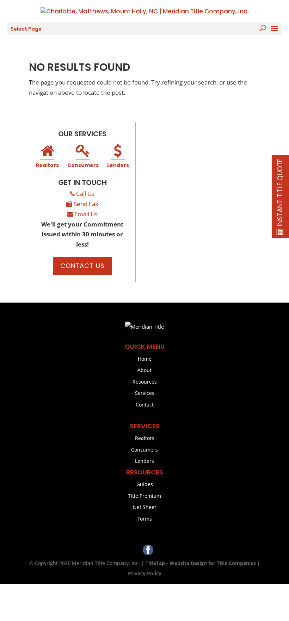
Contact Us (82, 265)
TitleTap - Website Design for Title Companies (201, 563)
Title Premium (144, 495)
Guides (144, 484)
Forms (144, 518)
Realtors (47, 165)
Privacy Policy (144, 573)
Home (145, 358)
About (144, 370)
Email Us (86, 214)
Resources (145, 381)
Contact (145, 404)
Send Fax (86, 204)
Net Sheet (144, 507)
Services (144, 393)
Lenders (118, 165)
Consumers (83, 165)
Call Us (85, 194)
